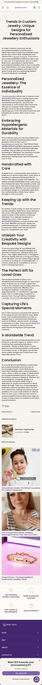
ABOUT (5, 647)
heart (15, 394)
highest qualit (17, 179)
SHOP (4, 632)
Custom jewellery (9, 96)
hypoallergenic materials (12, 144)
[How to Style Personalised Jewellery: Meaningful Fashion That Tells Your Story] (21, 511)
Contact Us (7, 655)
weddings (34, 321)
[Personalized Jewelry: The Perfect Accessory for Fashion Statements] (21, 466)
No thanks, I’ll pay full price (21, 679)
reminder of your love (11, 298)
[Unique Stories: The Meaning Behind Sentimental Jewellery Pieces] (21, 556)
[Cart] (39, 7)
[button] (36, 679)
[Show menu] (3, 7)
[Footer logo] (10, 624)
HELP (3, 640)
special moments (20, 56)
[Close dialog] (39, 660)
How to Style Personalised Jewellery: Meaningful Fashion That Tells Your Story (19, 533)
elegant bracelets (9, 219)
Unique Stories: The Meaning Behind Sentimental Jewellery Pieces (17, 578)
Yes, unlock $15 (21, 673)
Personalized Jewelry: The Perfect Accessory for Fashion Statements (21, 489)
